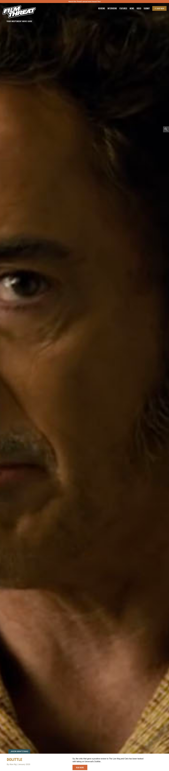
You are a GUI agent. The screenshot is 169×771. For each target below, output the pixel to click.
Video (139, 8)
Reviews (101, 8)
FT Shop (159, 8)
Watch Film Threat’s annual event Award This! (84, 1)
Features (123, 8)
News (132, 8)
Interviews (112, 8)
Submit (147, 8)
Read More (80, 767)
